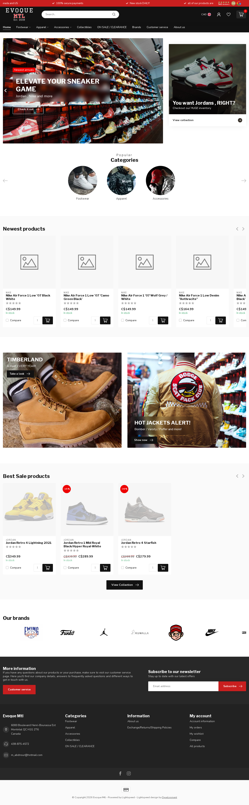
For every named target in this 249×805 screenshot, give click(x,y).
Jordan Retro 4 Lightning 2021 (29, 543)
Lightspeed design (147, 797)
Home (7, 27)
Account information (202, 721)
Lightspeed (128, 797)
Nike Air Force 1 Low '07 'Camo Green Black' (86, 297)
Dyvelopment (169, 797)
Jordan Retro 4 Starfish (138, 543)
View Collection (122, 585)
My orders (196, 727)
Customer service (157, 27)
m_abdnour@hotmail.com (26, 755)
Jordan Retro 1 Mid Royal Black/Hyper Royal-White (82, 544)
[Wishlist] (229, 14)
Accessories (61, 27)
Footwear (22, 27)
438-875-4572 (20, 744)
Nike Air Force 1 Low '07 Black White (28, 297)
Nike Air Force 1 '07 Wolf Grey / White (144, 297)
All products (197, 746)
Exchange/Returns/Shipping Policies (149, 727)
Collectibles (84, 27)
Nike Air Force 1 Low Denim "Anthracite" (199, 297)
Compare (15, 320)
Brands (136, 27)
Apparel (41, 27)
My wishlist (196, 734)
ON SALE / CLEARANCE (112, 27)
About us (179, 27)
